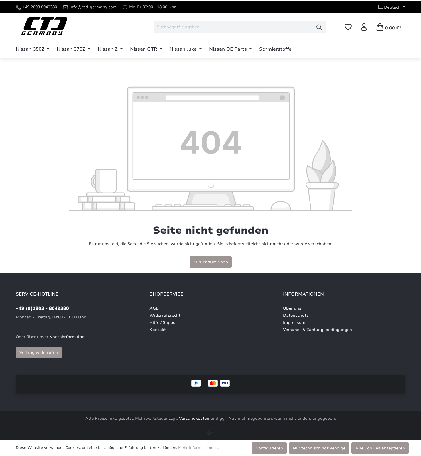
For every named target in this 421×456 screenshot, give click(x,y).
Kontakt (157, 329)
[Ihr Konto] (364, 27)
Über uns (292, 308)
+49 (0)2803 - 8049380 (42, 308)
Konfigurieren (269, 448)
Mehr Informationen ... (198, 447)
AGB (154, 308)
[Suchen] (319, 27)
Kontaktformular (67, 337)
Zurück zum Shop (210, 262)
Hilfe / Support (164, 322)
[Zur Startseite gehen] (44, 26)
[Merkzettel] (348, 27)
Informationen (303, 294)
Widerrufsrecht (164, 315)
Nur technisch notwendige (319, 448)
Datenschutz (295, 315)
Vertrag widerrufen (38, 352)
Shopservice (166, 294)
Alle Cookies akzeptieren (380, 448)
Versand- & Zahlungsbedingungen (317, 329)
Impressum (294, 322)
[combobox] (233, 27)
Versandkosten (194, 418)
